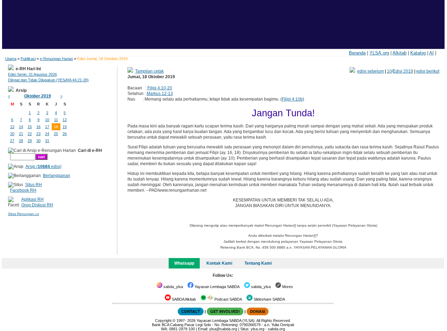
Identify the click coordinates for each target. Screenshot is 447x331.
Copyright (163, 320)
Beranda (357, 53)
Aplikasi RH (32, 199)
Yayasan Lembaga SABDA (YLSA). (226, 320)
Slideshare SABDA (268, 299)
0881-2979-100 (182, 329)
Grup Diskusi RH (37, 205)
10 (389, 71)
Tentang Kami (258, 263)
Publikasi (28, 59)
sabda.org (276, 329)
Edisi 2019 (403, 71)
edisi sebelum (370, 71)
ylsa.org (257, 329)
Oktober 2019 (37, 96)
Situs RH (33, 184)
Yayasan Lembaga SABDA (216, 287)
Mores (287, 287)
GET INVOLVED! (225, 311)
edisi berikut (427, 71)
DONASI (257, 311)
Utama (10, 59)
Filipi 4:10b (292, 99)
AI (431, 53)
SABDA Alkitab (183, 299)
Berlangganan (56, 175)
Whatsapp (184, 263)
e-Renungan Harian (56, 59)
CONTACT (190, 311)
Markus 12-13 (160, 93)
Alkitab (399, 53)
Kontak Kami (219, 263)
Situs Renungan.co (23, 214)
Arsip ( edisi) (43, 166)
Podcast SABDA (227, 299)
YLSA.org (379, 53)
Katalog (418, 53)
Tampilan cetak (149, 71)
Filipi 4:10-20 (159, 88)
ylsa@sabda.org (223, 329)
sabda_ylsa (172, 287)
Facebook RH (23, 190)
